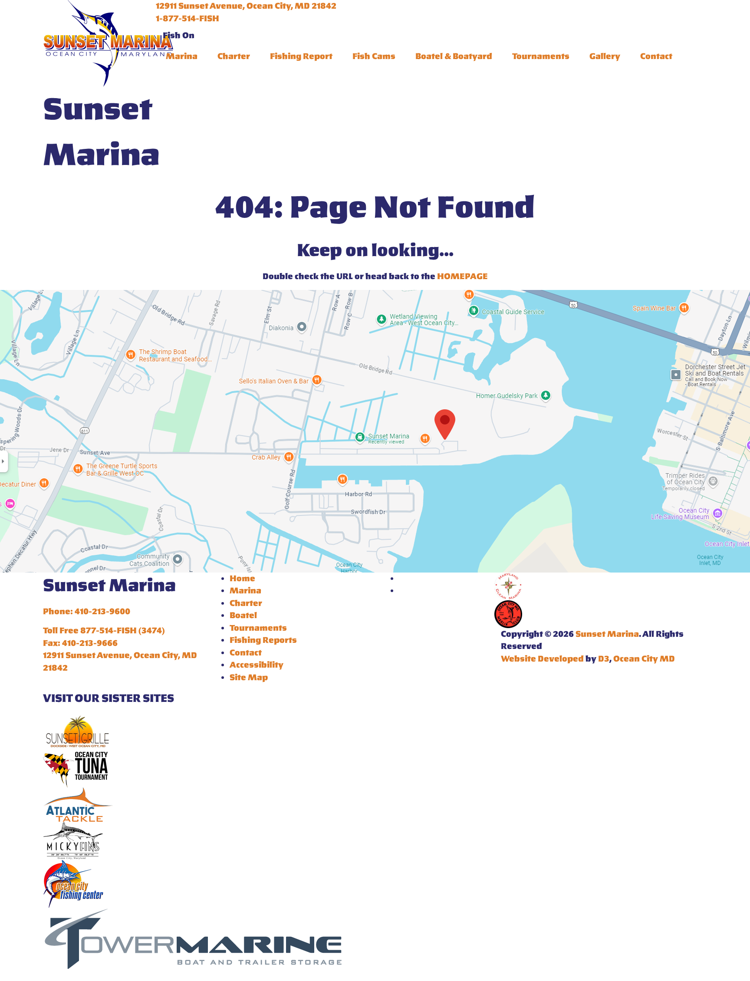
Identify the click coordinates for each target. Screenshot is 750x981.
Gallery (604, 56)
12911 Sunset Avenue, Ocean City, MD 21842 (246, 6)
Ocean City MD (644, 659)
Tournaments (540, 56)
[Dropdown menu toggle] (163, 72)
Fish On (178, 35)
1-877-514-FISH (187, 18)
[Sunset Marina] (108, 41)
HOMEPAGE (462, 276)
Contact (656, 56)
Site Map (249, 677)
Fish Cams (373, 56)
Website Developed (542, 659)
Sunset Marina (607, 634)
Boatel (243, 615)
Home (242, 578)
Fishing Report (301, 56)
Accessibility (256, 665)
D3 (603, 659)
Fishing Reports (263, 640)
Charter (233, 56)
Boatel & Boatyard (453, 56)
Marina (181, 56)
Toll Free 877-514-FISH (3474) (104, 630)
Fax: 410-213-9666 (80, 643)
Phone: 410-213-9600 (86, 611)
